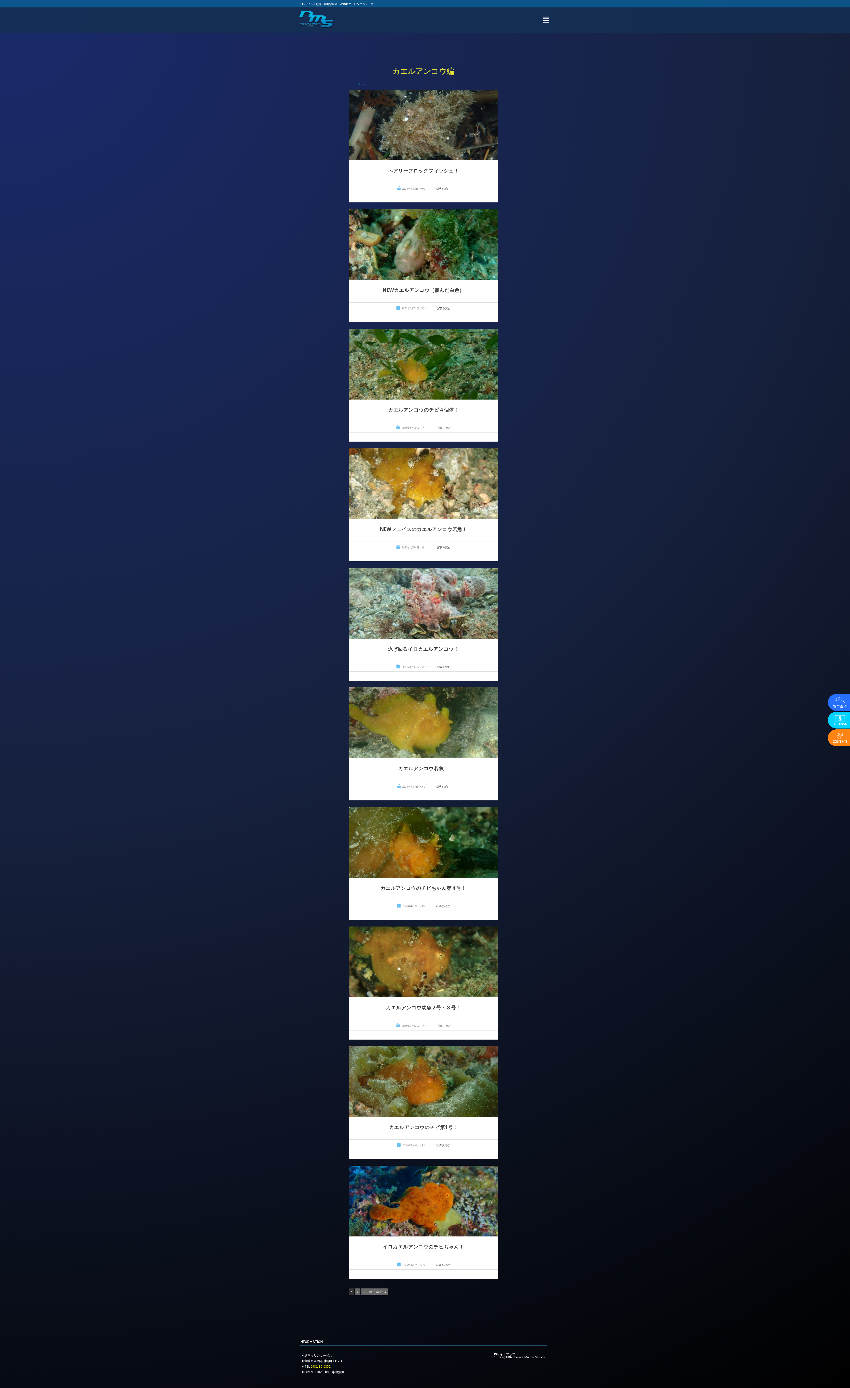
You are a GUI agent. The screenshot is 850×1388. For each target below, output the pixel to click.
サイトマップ (506, 1354)
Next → (381, 1292)
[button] (546, 19)
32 (370, 1292)
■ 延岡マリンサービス (317, 1355)
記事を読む (443, 188)
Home (362, 84)
